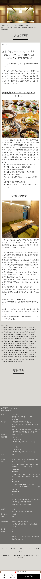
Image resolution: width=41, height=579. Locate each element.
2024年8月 (33, 336)
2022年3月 (25, 350)
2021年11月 (19, 352)
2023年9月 (4, 343)
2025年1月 (31, 334)
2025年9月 (12, 332)
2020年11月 (32, 357)
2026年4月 (31, 327)
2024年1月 (11, 341)
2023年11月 (26, 341)
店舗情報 (36, 548)
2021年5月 (25, 354)
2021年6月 (18, 354)
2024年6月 (11, 339)
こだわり (4, 548)
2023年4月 (4, 345)
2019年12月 (11, 361)
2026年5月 (25, 327)
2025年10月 (5, 332)
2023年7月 (18, 343)
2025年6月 (32, 332)
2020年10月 (5, 359)
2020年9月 (12, 359)
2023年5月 (31, 343)
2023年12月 (18, 341)
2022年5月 (11, 350)
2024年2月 (4, 341)
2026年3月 (4, 329)
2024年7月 (4, 339)
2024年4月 (25, 339)
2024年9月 (27, 336)
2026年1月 (18, 329)
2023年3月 (11, 345)
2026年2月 (11, 329)
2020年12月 (25, 357)
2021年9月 (33, 352)
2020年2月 (32, 359)
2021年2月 (11, 357)
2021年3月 (4, 357)
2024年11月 (12, 336)
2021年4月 (31, 354)
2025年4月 (11, 334)
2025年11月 (32, 329)
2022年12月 (32, 345)
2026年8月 (4, 327)
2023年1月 (25, 345)
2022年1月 (4, 352)
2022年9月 (19, 348)
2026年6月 (18, 327)
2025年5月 (4, 334)
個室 (21, 548)
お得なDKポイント (20, 571)
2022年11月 (5, 348)
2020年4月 (19, 359)
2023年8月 (11, 343)
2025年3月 (18, 334)
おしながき (13, 548)
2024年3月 (31, 339)
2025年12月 (25, 329)
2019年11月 (19, 361)
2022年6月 (4, 350)
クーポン (28, 548)
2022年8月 (26, 348)
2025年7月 (25, 332)
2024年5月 (18, 339)
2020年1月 (4, 361)
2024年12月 (5, 336)
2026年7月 (11, 327)
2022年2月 (31, 350)
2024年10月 (19, 336)
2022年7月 (33, 348)
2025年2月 (25, 334)
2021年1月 (18, 357)
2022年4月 (18, 350)
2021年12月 (11, 352)
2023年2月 (18, 345)
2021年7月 (11, 354)
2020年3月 (25, 359)
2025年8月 (19, 332)
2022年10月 (12, 348)
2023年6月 (25, 343)
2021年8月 (4, 354)
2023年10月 (33, 341)
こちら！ (13, 299)
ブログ (20, 551)
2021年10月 (26, 352)
